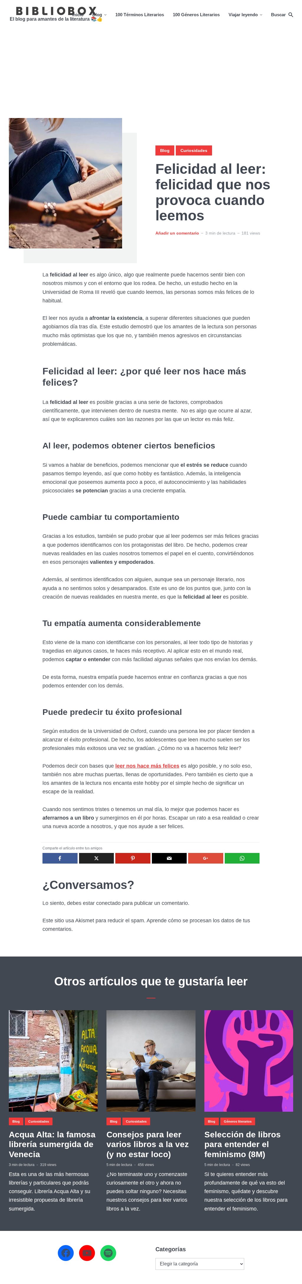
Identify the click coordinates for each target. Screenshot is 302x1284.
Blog (97, 14)
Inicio (77, 14)
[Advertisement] (151, 73)
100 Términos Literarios (139, 14)
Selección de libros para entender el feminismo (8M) (242, 1144)
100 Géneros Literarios (196, 14)
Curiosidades (193, 150)
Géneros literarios (238, 1121)
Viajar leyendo (243, 14)
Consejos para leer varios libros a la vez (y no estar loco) (147, 1144)
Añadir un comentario (177, 233)
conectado (108, 903)
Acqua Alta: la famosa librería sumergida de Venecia (52, 1144)
